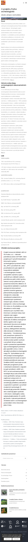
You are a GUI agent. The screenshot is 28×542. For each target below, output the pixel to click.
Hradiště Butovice (14, 508)
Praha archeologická (6, 472)
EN (23, 2)
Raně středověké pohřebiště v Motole (17, 490)
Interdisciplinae (4, 478)
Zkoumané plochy (5, 469)
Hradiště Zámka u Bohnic (16, 499)
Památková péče (5, 481)
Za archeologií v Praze (6, 475)
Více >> (12, 80)
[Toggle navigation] (26, 2)
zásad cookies (17, 536)
